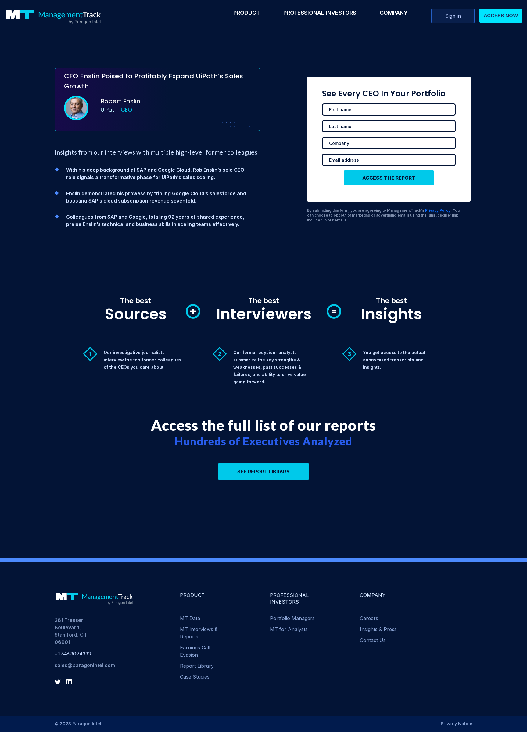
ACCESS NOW (501, 16)
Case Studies (195, 677)
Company (394, 12)
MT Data (190, 618)
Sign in (453, 16)
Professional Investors (319, 12)
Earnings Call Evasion (195, 651)
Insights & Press (378, 629)
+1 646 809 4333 (73, 653)
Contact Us (373, 640)
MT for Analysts (289, 629)
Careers (369, 618)
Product (246, 12)
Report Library (197, 666)
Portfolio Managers (292, 618)
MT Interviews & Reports (199, 633)
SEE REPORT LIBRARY (263, 471)
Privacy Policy (437, 210)
